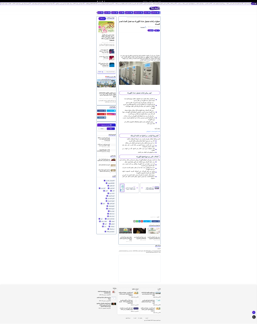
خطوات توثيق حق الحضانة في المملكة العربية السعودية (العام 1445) (126, 238)
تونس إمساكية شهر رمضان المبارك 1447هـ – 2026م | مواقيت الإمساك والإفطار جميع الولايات (20, 3)
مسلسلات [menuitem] (113, 12)
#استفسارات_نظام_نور (109, 180)
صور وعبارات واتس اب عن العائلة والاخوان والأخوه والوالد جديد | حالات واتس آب (104, 139)
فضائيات (111, 221)
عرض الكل (103, 18)
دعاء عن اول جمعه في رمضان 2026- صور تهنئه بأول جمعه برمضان (103, 51)
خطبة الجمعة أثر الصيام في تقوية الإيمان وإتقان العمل (52, 3)
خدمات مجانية (110, 216)
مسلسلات (111, 226)
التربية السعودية (110, 195)
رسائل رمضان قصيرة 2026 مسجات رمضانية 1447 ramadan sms (103, 64)
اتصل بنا (135, 318)
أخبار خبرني (102, 188)
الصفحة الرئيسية (157, 17)
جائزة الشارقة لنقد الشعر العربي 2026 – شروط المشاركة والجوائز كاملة (237, 3)
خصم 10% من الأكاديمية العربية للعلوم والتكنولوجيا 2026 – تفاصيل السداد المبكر (169, 3)
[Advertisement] (139, 43)
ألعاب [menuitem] (120, 12)
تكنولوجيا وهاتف (110, 206)
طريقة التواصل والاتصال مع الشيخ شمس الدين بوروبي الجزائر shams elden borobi (104, 305)
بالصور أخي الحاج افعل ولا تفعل (104, 164)
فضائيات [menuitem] (106, 12)
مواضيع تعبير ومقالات (109, 231)
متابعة (111, 128)
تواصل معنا (151, 1)
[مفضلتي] (253, 312)
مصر (104, 226)
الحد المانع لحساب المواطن (153, 131)
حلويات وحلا (111, 211)
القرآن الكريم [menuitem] (154, 12)
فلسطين (111, 223)
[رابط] (104, 1)
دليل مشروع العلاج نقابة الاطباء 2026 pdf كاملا (104, 292)
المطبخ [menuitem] (99, 12)
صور (100, 218)
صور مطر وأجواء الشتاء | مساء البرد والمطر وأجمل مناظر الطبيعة (104, 160)
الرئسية (146, 318)
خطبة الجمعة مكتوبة (109, 218)
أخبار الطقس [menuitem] (128, 12)
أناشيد (105, 190)
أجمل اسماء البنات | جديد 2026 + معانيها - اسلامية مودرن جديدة (103, 145)
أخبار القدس (111, 188)
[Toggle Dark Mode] (254, 317)
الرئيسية (159, 1)
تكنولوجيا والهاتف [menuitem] (137, 12)
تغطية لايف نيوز (147, 320)
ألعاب (112, 190)
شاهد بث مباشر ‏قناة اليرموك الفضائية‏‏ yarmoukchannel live (103, 150)
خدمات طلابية (111, 213)
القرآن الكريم (110, 203)
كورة (104, 223)
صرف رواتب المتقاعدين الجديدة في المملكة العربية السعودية (154, 237)
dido (158, 26)
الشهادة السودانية (110, 201)
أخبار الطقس (111, 185)
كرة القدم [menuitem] (146, 12)
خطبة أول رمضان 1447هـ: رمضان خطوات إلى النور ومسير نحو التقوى (79, 3)
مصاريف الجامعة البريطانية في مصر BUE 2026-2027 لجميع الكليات (109, 3)
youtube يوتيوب (110, 183)
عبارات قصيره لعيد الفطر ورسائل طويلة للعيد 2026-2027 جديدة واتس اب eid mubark (107, 37)
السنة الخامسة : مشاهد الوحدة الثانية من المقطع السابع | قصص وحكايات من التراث (204, 3)
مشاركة (102, 128)
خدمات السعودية (150, 17)
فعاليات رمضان (103, 221)
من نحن (155, 1)
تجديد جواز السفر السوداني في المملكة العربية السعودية (140, 237)
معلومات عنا (140, 318)
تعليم (103, 203)
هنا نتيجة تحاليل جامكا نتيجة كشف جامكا (104, 298)
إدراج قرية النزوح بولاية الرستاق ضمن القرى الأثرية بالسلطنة (104, 170)
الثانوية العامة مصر (110, 198)
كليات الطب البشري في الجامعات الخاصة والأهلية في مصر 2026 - (138, 3)
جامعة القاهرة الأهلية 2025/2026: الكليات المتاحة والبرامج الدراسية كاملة (107, 94)
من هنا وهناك (110, 229)
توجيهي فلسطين (110, 208)
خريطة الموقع (145, 1)
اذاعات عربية (111, 193)
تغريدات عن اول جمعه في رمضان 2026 (103, 57)
